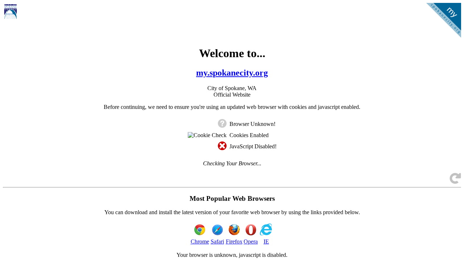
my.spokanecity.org (232, 72)
